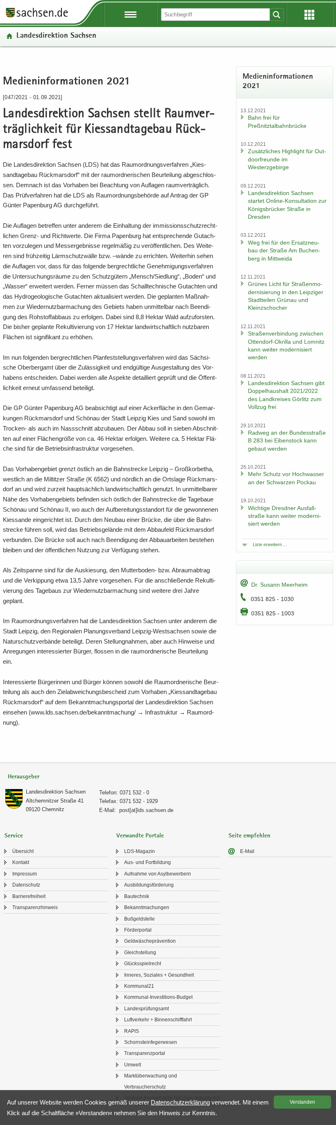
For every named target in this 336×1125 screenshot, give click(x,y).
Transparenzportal (144, 1053)
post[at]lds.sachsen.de (146, 810)
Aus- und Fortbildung (147, 862)
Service (14, 836)
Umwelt (132, 1065)
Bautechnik (136, 896)
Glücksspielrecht (142, 963)
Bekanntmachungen (146, 907)
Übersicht (23, 851)
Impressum (24, 874)
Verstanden (302, 1102)
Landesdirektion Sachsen (56, 36)
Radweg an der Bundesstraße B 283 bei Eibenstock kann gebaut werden (287, 440)
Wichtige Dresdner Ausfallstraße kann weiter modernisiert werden (284, 516)
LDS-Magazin (139, 851)
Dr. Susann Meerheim (279, 584)
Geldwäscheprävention (150, 941)
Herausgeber (23, 777)
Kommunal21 (139, 986)
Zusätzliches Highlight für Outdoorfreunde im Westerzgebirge (287, 159)
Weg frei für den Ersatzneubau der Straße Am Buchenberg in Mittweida (284, 250)
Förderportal (138, 930)
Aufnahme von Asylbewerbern (157, 874)
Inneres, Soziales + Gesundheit (159, 975)
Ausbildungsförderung (149, 885)
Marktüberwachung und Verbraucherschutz (150, 1081)
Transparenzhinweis (35, 907)
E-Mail (247, 851)
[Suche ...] (277, 14)
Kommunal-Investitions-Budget (158, 997)
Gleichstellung (140, 952)
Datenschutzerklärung (180, 1102)
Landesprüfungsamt (146, 1009)
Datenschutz (26, 885)
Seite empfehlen (249, 836)
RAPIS (131, 1031)
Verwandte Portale (140, 836)
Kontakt (20, 862)
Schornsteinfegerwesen (150, 1042)
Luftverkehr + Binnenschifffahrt (158, 1020)
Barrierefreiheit (28, 896)
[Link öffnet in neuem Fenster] (36, 17)
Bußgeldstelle (139, 919)
